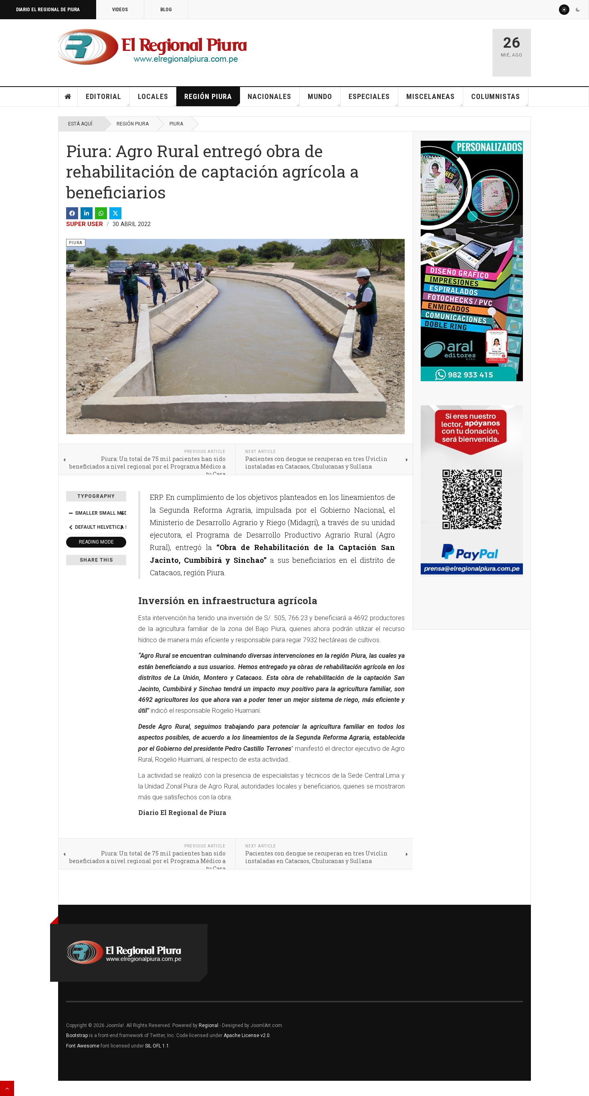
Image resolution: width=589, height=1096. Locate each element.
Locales (153, 96)
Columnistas (495, 96)
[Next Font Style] (121, 527)
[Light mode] (564, 9)
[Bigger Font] (121, 513)
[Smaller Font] (70, 513)
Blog (166, 9)
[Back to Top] (7, 1088)
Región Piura (208, 96)
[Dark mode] (578, 9)
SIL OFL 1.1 (157, 1046)
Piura (176, 124)
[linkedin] (87, 213)
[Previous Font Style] (70, 527)
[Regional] (152, 47)
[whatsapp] (101, 213)
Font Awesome (82, 1046)
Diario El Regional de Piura (48, 9)
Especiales (369, 96)
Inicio (68, 96)
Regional (208, 1025)
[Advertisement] (391, 49)
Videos (120, 9)
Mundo (320, 96)
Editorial (103, 96)
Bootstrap (77, 1035)
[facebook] (72, 213)
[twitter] (115, 213)
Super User (84, 224)
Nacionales (269, 96)
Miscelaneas (430, 96)
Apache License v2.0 (247, 1035)
